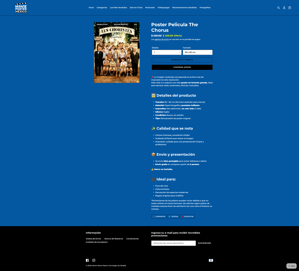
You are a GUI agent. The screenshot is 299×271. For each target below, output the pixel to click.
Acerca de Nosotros (113, 239)
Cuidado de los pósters (97, 242)
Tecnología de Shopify (117, 265)
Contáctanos (132, 239)
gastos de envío (162, 39)
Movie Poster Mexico (100, 265)
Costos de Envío (93, 239)
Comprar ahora (182, 67)
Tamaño (187, 48)
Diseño (155, 48)
